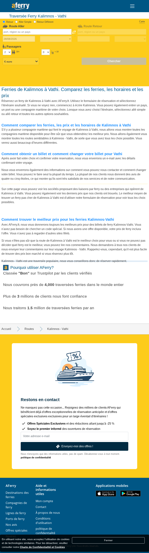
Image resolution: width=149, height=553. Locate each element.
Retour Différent (45, 22)
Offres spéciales (16, 530)
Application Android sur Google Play (130, 494)
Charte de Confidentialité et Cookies (42, 547)
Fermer (108, 540)
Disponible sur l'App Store (106, 494)
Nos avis (11, 525)
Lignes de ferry (16, 513)
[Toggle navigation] (132, 6)
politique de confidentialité (36, 457)
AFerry (11, 485)
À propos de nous (48, 513)
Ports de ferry (15, 519)
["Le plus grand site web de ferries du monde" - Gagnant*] (20, 6)
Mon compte (44, 501)
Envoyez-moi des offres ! (77, 446)
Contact (41, 507)
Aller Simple (25, 22)
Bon (24, 273)
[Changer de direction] (74, 33)
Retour (9, 22)
